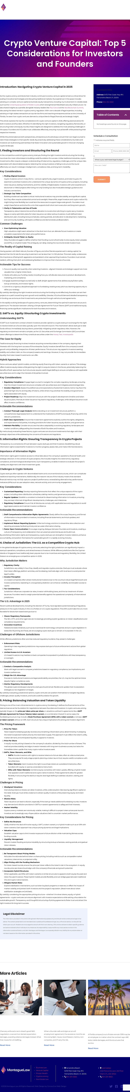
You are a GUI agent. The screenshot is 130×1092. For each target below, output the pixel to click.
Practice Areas (16, 13)
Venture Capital (42, 1070)
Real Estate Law (42, 1079)
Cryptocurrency (42, 1076)
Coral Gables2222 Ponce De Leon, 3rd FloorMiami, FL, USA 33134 (111, 1071)
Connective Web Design (56, 1086)
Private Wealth (42, 1073)
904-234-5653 (108, 102)
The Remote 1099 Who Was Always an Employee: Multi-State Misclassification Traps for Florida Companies (108, 1021)
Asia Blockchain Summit (73, 108)
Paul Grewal (54, 108)
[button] (126, 115)
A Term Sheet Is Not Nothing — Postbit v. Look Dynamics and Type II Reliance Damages (21, 1020)
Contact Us (97, 13)
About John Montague (38, 13)
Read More (5, 1045)
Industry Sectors (67, 13)
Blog (53, 13)
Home (3, 13)
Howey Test (57, 334)
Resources (82, 13)
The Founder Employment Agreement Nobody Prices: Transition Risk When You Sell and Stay (64, 1020)
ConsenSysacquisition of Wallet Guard (24, 105)
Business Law (41, 1068)
